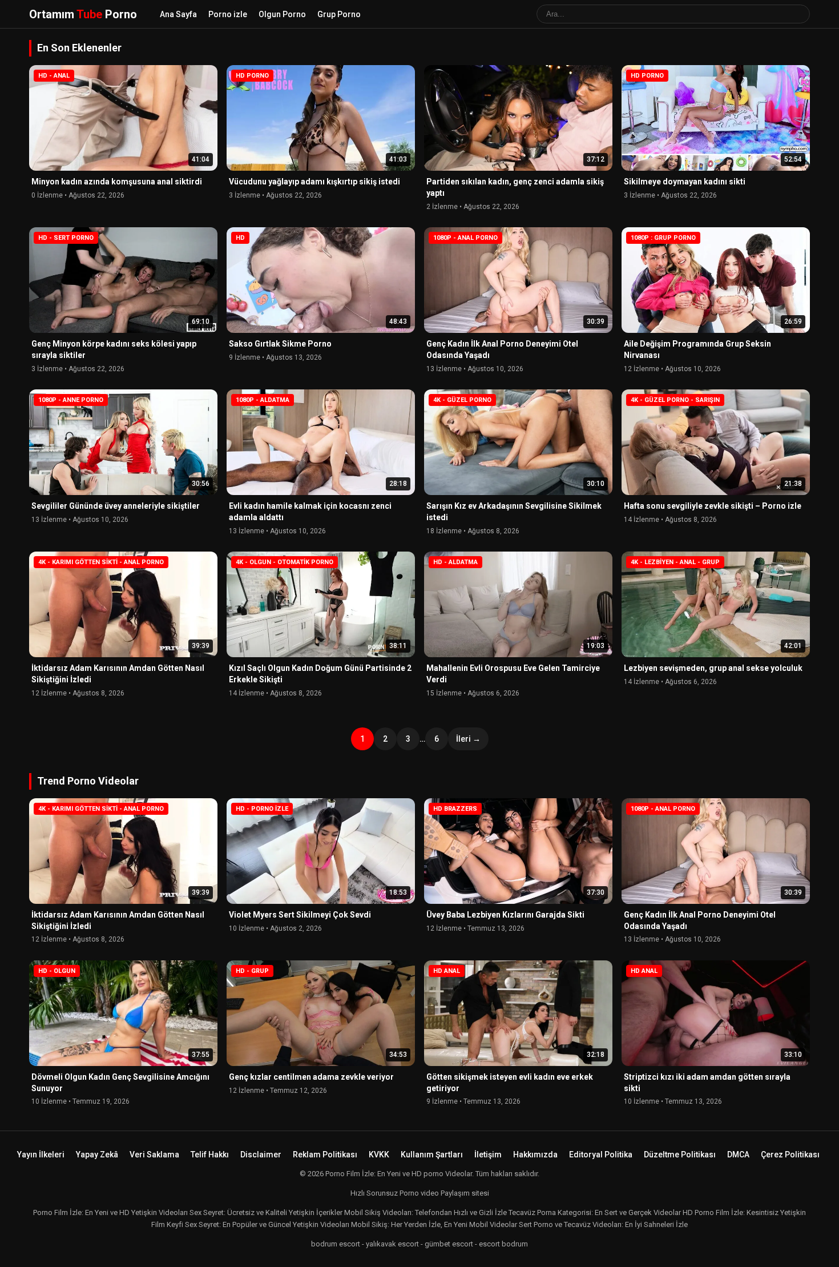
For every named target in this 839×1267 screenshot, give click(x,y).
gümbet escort (449, 1244)
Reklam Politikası (325, 1154)
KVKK (379, 1154)
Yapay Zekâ (97, 1154)
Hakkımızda (535, 1154)
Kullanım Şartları (432, 1154)
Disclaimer (260, 1154)
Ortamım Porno (83, 14)
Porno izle (227, 14)
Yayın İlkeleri (40, 1154)
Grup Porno (339, 14)
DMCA (738, 1154)
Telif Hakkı (210, 1154)
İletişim (488, 1154)
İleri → (468, 738)
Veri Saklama (154, 1154)
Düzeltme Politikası (680, 1154)
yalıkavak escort (392, 1244)
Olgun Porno (282, 14)
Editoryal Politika (600, 1154)
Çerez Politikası (790, 1154)
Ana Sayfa (178, 14)
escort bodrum (503, 1244)
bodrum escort (335, 1244)
